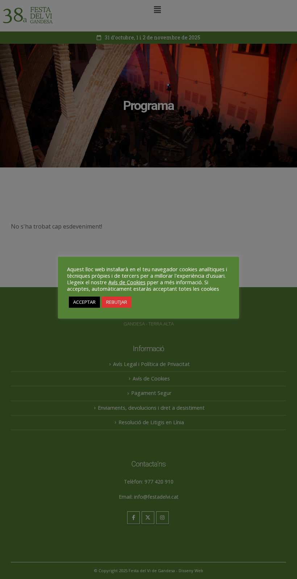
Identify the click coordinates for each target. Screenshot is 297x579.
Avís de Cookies (127, 282)
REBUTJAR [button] (116, 302)
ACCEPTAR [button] (84, 302)
